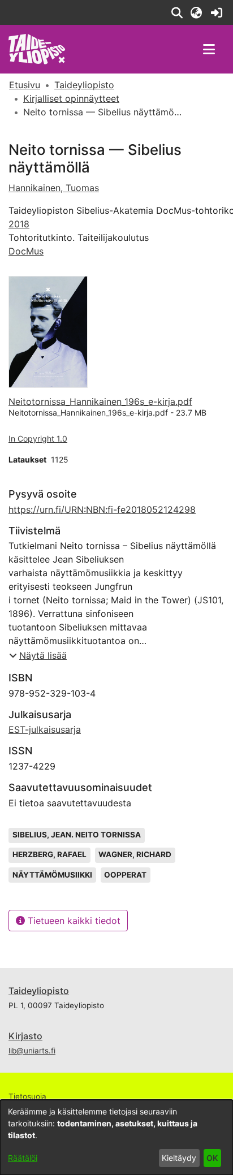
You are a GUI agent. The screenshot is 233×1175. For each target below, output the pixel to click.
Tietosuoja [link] (27, 1096)
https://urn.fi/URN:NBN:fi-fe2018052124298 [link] (102, 509)
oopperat (125, 874)
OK (212, 1158)
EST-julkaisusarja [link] (44, 729)
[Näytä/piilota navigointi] (209, 49)
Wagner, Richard (134, 854)
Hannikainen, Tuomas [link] (53, 187)
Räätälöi (22, 1158)
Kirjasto (25, 1036)
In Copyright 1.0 (37, 438)
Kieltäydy (179, 1158)
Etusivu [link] (24, 84)
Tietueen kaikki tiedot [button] (72, 920)
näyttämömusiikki (52, 874)
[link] (216, 12)
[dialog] (116, 1137)
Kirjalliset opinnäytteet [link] (71, 98)
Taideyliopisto (38, 990)
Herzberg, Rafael (49, 854)
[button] (177, 12)
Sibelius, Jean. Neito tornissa (76, 834)
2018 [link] (18, 224)
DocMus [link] (26, 251)
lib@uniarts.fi (31, 1050)
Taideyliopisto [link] (84, 84)
